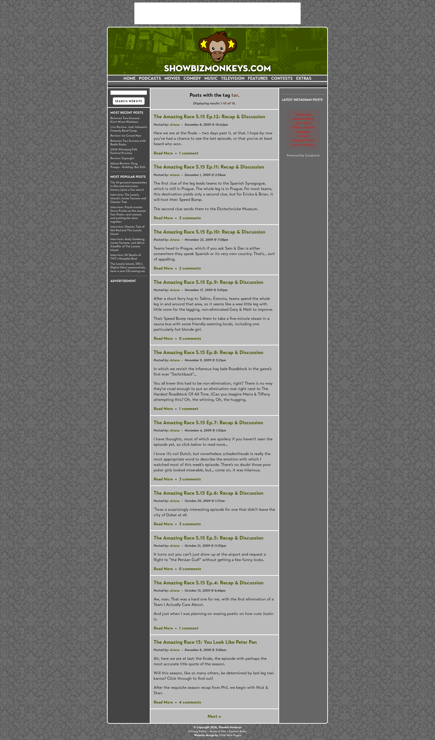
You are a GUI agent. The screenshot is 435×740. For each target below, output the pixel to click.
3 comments (190, 217)
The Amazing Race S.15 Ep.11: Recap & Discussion (209, 167)
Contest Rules (238, 731)
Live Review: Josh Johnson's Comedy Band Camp (128, 129)
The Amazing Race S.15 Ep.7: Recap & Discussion (208, 422)
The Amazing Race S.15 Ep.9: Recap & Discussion (208, 282)
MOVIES (172, 78)
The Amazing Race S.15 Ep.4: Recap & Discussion (208, 583)
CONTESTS (282, 78)
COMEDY (192, 78)
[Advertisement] (217, 13)
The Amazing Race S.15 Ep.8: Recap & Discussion (208, 352)
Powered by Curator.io (303, 155)
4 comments (190, 702)
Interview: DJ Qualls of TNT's (125, 256)
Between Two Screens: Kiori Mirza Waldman (125, 120)
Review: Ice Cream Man (125, 135)
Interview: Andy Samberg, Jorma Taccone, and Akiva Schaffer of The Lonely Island (127, 244)
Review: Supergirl (122, 158)
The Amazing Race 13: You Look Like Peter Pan (205, 642)
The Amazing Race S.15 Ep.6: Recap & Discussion (208, 493)
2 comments (190, 268)
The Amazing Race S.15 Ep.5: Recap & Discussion (208, 538)
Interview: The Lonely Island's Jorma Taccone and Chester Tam (128, 198)
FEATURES (258, 78)
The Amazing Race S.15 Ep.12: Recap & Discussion (209, 116)
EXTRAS (304, 78)
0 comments (190, 338)
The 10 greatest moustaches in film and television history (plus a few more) (128, 186)
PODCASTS (150, 78)
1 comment (188, 153)
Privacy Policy (197, 731)
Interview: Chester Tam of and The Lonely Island (127, 230)
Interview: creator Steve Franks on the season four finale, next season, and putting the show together (128, 214)
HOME (129, 78)
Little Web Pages (230, 735)
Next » (214, 716)
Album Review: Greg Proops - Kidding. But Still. (128, 165)
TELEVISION (232, 78)
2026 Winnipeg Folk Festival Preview (123, 151)
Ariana (175, 125)
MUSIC (211, 78)
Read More (163, 153)
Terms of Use (217, 731)
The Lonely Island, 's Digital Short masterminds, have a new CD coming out (128, 267)
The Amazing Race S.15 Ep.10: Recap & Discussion (209, 232)
